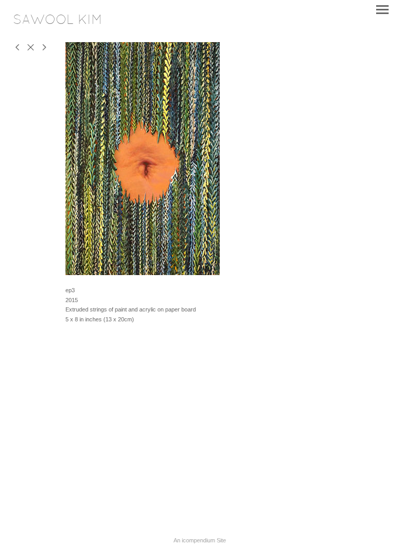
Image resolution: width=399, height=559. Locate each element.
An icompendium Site (200, 540)
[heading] (57, 21)
